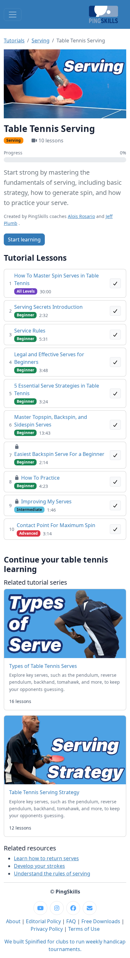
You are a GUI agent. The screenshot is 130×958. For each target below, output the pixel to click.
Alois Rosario (81, 216)
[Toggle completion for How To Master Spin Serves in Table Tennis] (115, 283)
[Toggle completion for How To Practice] (115, 482)
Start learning (24, 239)
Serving (41, 40)
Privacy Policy (47, 928)
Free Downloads (100, 921)
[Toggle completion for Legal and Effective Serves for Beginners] (115, 362)
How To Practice (40, 477)
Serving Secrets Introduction (48, 306)
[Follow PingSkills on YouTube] (40, 908)
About (13, 921)
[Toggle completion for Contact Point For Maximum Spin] (115, 529)
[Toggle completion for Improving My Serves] (115, 505)
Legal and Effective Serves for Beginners (49, 358)
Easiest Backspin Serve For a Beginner (59, 454)
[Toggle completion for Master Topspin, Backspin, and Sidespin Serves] (115, 425)
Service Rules (29, 330)
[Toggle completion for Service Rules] (115, 334)
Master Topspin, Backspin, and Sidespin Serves (50, 421)
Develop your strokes (39, 865)
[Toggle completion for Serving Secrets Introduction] (115, 311)
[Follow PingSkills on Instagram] (57, 908)
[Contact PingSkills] (90, 908)
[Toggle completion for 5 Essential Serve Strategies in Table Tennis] (115, 393)
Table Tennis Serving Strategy (44, 792)
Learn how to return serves (46, 858)
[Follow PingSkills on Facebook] (73, 908)
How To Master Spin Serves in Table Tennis (56, 279)
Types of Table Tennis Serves (43, 666)
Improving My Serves (46, 501)
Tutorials (14, 40)
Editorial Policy (43, 921)
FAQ (71, 921)
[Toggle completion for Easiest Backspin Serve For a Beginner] (115, 455)
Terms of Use (84, 928)
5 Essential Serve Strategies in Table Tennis (56, 389)
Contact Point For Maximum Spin (56, 525)
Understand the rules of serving (52, 873)
